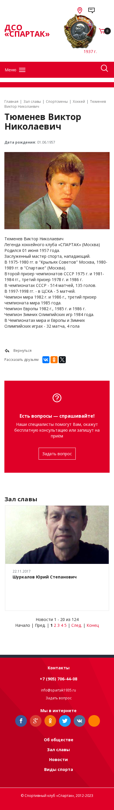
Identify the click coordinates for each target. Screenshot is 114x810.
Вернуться (22, 350)
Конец (93, 625)
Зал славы (58, 749)
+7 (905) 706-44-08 (58, 679)
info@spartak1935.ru (58, 690)
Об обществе (58, 739)
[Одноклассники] (54, 359)
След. (76, 625)
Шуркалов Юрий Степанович (45, 577)
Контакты (59, 667)
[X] (62, 359)
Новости (58, 759)
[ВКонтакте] (45, 359)
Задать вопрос (57, 453)
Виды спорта (58, 769)
